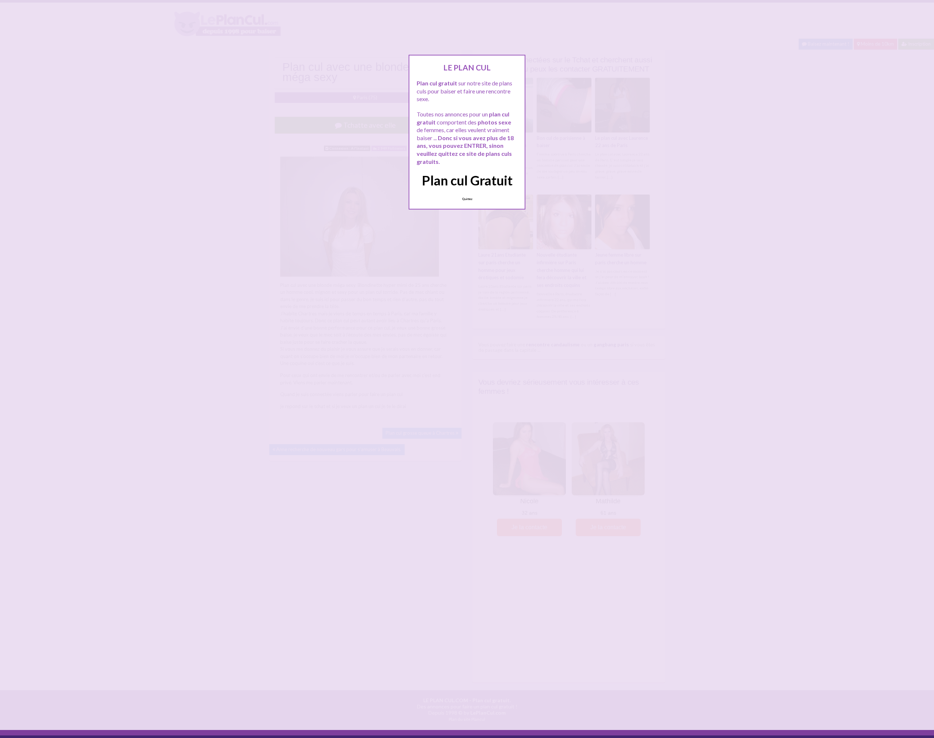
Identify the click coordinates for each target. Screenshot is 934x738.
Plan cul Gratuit (467, 180)
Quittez (467, 199)
